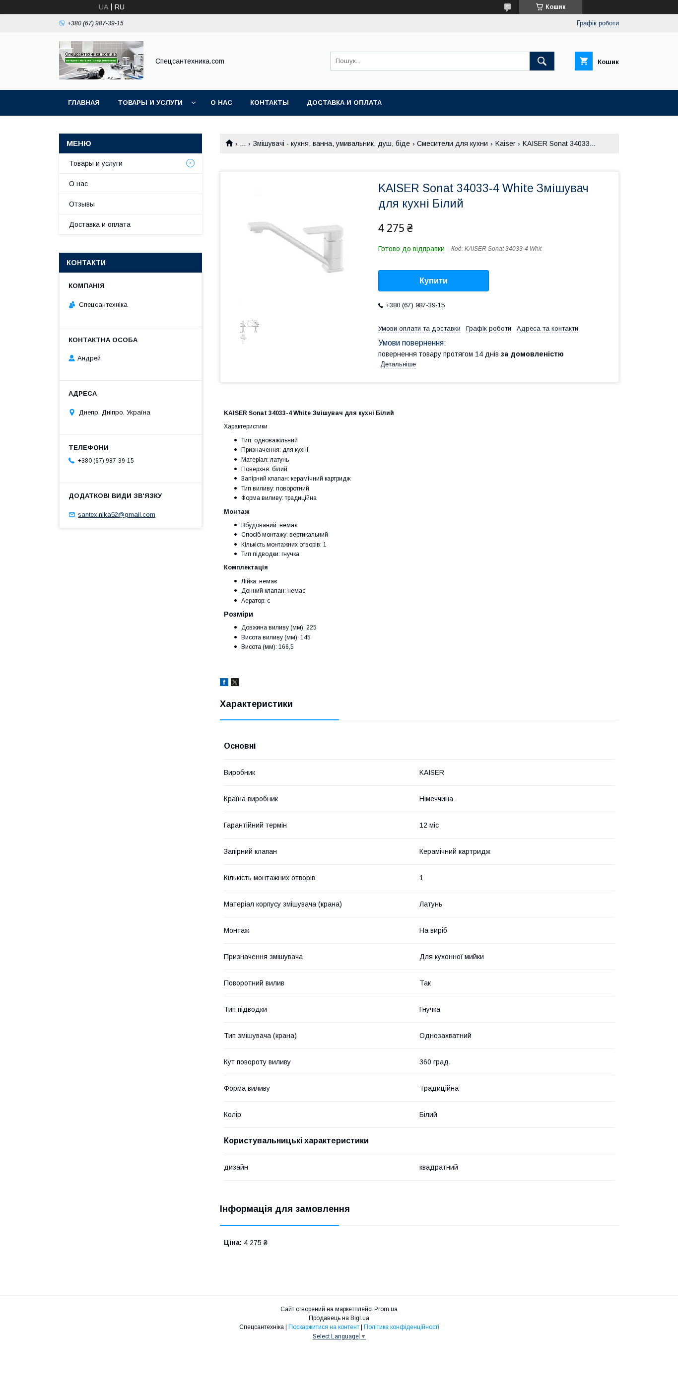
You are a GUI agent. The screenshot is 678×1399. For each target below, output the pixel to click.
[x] (235, 684)
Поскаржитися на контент (323, 1327)
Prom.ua (386, 1309)
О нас (221, 102)
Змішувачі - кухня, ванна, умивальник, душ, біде (331, 143)
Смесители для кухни (452, 143)
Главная (84, 102)
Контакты (269, 102)
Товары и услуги (150, 102)
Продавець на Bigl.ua (339, 1318)
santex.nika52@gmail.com (116, 514)
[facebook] (224, 684)
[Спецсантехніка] (101, 77)
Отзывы (82, 204)
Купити (433, 281)
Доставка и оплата (344, 102)
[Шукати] (542, 61)
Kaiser (505, 143)
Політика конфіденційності (401, 1327)
